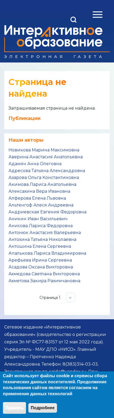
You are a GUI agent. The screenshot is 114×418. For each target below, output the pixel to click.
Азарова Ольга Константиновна (43, 177)
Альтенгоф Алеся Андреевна (40, 205)
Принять (14, 408)
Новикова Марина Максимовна (43, 149)
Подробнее (43, 408)
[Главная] (53, 41)
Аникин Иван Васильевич (38, 218)
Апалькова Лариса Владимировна (47, 253)
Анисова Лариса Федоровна (40, 225)
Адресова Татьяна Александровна (46, 170)
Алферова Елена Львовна (37, 198)
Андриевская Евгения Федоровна (47, 211)
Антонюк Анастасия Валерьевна (44, 232)
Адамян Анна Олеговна (35, 163)
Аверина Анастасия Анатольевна (45, 156)
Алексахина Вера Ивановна (39, 191)
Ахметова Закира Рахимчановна (44, 280)
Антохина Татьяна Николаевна (42, 239)
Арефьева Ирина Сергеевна (40, 260)
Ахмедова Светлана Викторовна (44, 273)
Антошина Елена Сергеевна (39, 246)
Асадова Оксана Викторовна (40, 266)
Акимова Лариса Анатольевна (42, 184)
